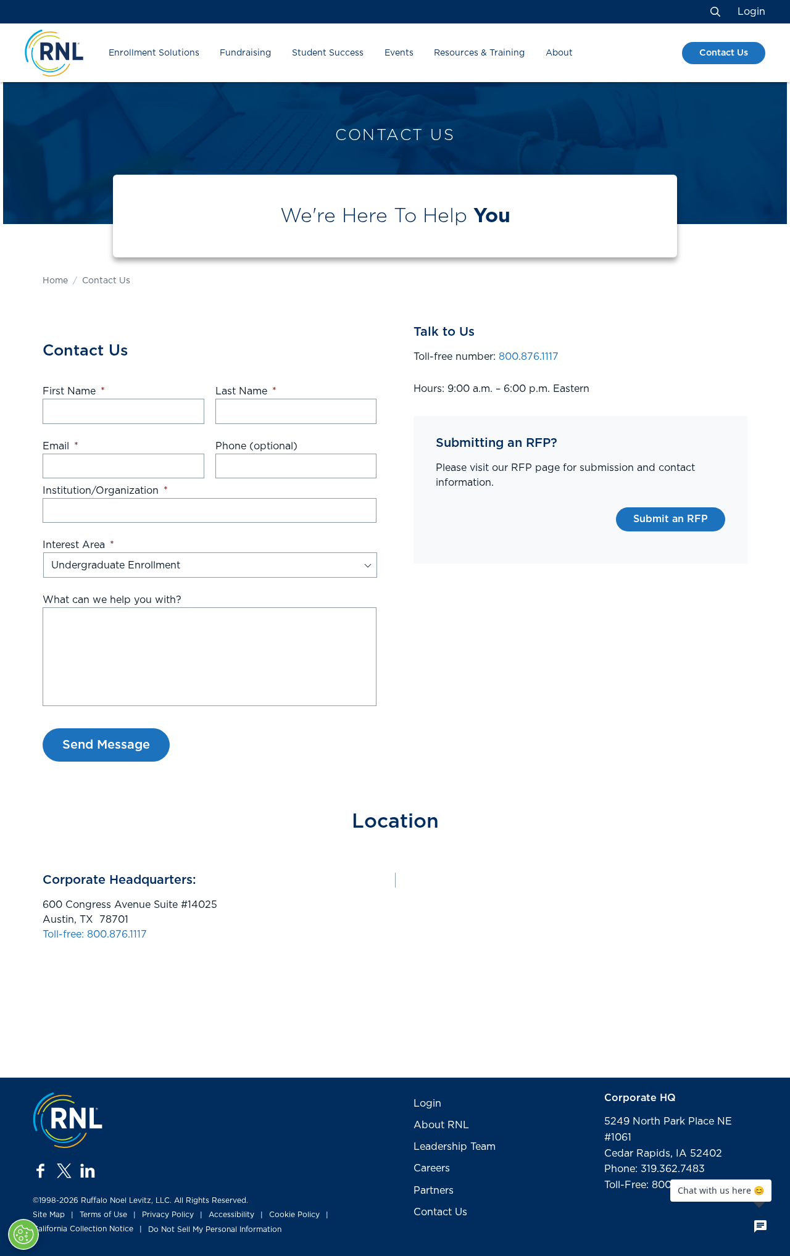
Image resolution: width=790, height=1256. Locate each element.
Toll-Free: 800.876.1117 (658, 1185)
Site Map (49, 1214)
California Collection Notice (83, 1229)
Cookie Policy (294, 1214)
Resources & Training (479, 53)
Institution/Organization (105, 491)
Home (55, 281)
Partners (434, 1191)
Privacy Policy (168, 1214)
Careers (432, 1168)
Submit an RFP (670, 519)
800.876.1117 (529, 357)
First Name (74, 391)
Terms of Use (103, 1214)
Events (399, 53)
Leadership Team (455, 1147)
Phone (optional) (256, 446)
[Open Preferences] (23, 1234)
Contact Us (723, 52)
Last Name (245, 391)
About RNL (441, 1125)
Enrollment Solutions (154, 53)
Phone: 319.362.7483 (654, 1169)
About (559, 53)
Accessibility (231, 1214)
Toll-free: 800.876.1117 (95, 934)
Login (751, 12)
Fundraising (245, 53)
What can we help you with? (112, 600)
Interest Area (78, 545)
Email (60, 446)
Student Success (328, 53)
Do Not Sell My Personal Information (214, 1229)
